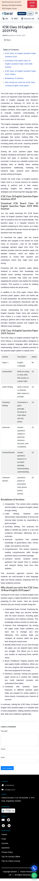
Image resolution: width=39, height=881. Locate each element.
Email (3, 757)
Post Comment (7, 768)
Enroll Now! (32, 4)
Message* (4, 731)
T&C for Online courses (11, 861)
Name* (3, 749)
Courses (5, 843)
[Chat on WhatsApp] (34, 875)
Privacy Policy (7, 852)
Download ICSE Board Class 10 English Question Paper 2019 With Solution (18, 64)
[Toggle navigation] (36, 14)
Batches (22, 13)
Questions (6, 848)
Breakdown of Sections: (14, 78)
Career (4, 834)
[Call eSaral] (34, 868)
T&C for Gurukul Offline (11, 857)
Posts (4, 839)
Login (30, 13)
